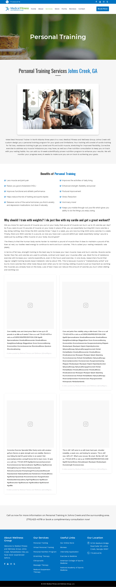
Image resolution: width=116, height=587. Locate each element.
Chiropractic (38, 561)
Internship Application (69, 552)
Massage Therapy (40, 565)
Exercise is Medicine (68, 556)
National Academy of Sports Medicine (71, 569)
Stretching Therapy (41, 556)
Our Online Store (67, 543)
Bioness (63, 547)
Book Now (103, 9)
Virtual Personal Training (43, 547)
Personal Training (40, 543)
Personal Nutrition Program (44, 552)
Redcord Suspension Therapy (41, 570)
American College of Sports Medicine (71, 562)
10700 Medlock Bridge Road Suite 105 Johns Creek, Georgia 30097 (99, 546)
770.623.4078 (15, 2)
